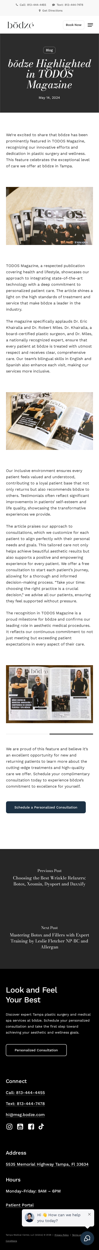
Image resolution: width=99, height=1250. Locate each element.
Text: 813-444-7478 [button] (25, 1103)
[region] (49, 699)
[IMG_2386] (49, 694)
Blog (49, 50)
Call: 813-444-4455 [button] (25, 1092)
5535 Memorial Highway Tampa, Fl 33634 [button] (47, 1164)
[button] (90, 25)
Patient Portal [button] (20, 1205)
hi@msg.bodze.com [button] (25, 1114)
